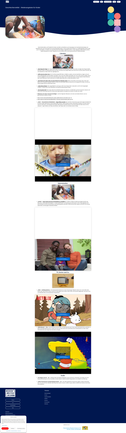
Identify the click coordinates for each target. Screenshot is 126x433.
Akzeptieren (5, 428)
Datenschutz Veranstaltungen (10, 414)
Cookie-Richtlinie (8, 430)
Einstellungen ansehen (21, 428)
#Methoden (46, 403)
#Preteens (46, 400)
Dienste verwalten (4, 425)
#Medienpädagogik (47, 393)
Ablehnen (12, 428)
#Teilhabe (45, 398)
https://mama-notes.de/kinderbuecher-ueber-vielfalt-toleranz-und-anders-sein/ (54, 97)
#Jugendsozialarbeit (47, 396)
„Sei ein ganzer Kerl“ (42, 89)
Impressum (19, 430)
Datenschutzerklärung (14, 430)
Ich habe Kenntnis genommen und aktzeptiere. (63, 165)
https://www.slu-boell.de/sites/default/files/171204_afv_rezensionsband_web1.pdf (55, 99)
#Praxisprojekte (46, 402)
